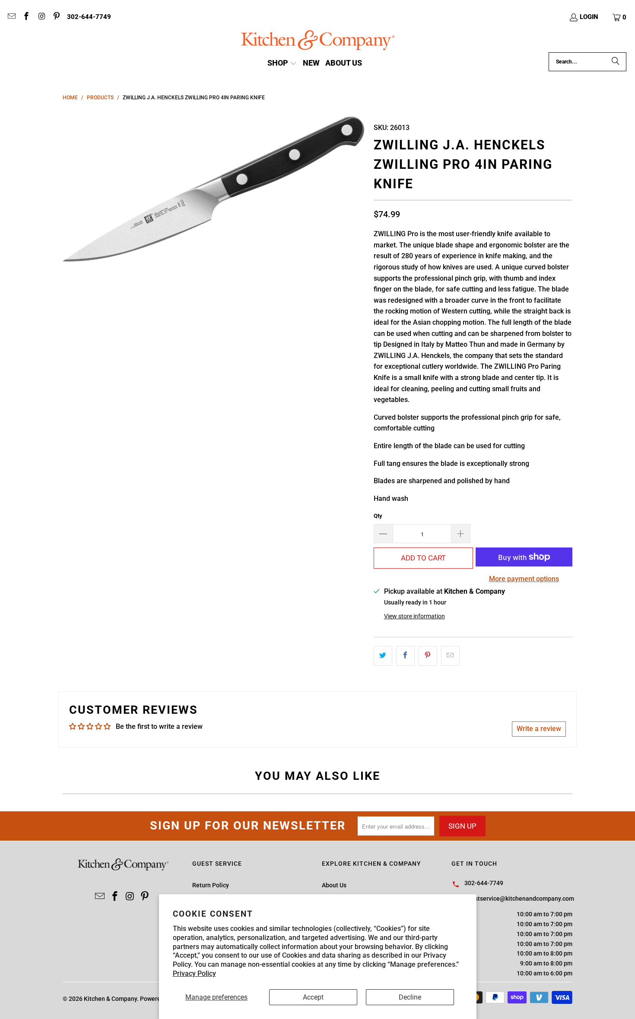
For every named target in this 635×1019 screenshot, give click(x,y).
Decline (410, 997)
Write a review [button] (539, 729)
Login (589, 17)
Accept (313, 997)
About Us (334, 885)
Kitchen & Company (110, 998)
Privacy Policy (194, 973)
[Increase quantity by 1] (460, 533)
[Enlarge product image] (214, 189)
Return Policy (210, 885)
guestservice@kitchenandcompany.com (519, 898)
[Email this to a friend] (450, 656)
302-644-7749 (89, 17)
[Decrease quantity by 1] (383, 533)
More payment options (524, 579)
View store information (414, 616)
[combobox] (587, 61)
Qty (378, 516)
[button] (620, 17)
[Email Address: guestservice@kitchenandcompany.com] (11, 17)
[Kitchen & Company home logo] (317, 41)
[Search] (615, 61)
